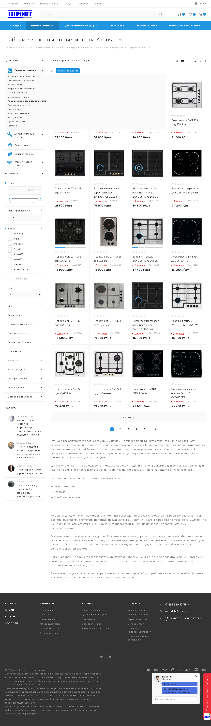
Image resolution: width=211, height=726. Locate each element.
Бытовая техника (91, 610)
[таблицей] (205, 60)
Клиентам (44, 614)
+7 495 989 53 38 (176, 604)
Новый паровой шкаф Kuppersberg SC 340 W (29, 471)
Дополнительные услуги (95, 614)
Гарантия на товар (49, 628)
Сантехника (88, 619)
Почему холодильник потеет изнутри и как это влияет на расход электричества (28, 452)
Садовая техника (91, 623)
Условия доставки (49, 623)
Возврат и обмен (49, 633)
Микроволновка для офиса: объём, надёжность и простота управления (28, 491)
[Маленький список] (177, 60)
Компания (46, 603)
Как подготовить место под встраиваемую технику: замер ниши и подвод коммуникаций (28, 427)
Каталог (11, 603)
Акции (9, 610)
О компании (46, 610)
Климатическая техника (95, 628)
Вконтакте (101, 657)
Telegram (109, 657)
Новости (11, 408)
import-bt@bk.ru (175, 611)
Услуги (10, 616)
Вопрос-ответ (136, 623)
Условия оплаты (48, 619)
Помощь (134, 603)
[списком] (200, 60)
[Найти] (161, 14)
